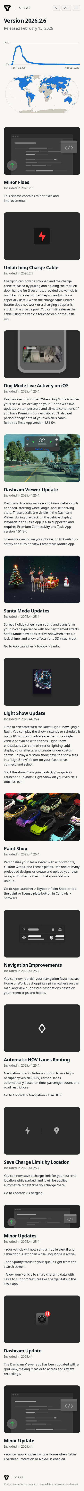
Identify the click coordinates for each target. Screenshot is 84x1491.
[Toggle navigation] (76, 8)
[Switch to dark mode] (56, 8)
